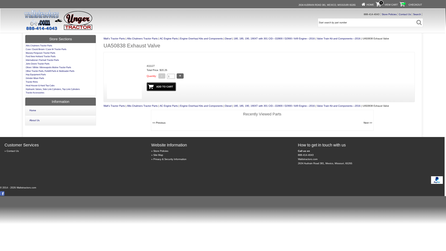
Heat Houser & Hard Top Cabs (40, 85)
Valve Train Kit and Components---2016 (338, 38)
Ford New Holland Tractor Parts (41, 56)
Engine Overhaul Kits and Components (201, 38)
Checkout (415, 4)
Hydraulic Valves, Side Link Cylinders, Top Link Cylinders (53, 89)
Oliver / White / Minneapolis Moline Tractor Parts (48, 67)
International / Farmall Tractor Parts (42, 60)
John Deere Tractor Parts (37, 64)
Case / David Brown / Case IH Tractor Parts (46, 49)
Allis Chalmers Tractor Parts (142, 38)
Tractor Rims (32, 82)
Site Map (158, 155)
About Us (34, 120)
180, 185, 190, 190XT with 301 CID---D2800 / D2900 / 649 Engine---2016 (274, 38)
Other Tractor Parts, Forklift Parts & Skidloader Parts (50, 71)
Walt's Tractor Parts (114, 38)
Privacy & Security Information (169, 159)
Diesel (228, 38)
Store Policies (389, 14)
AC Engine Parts (169, 38)
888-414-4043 (306, 155)
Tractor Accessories (35, 93)
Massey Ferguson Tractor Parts (40, 53)
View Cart (391, 4)
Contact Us (405, 14)
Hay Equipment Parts (36, 74)
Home (370, 4)
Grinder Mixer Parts (35, 78)
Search (417, 14)
